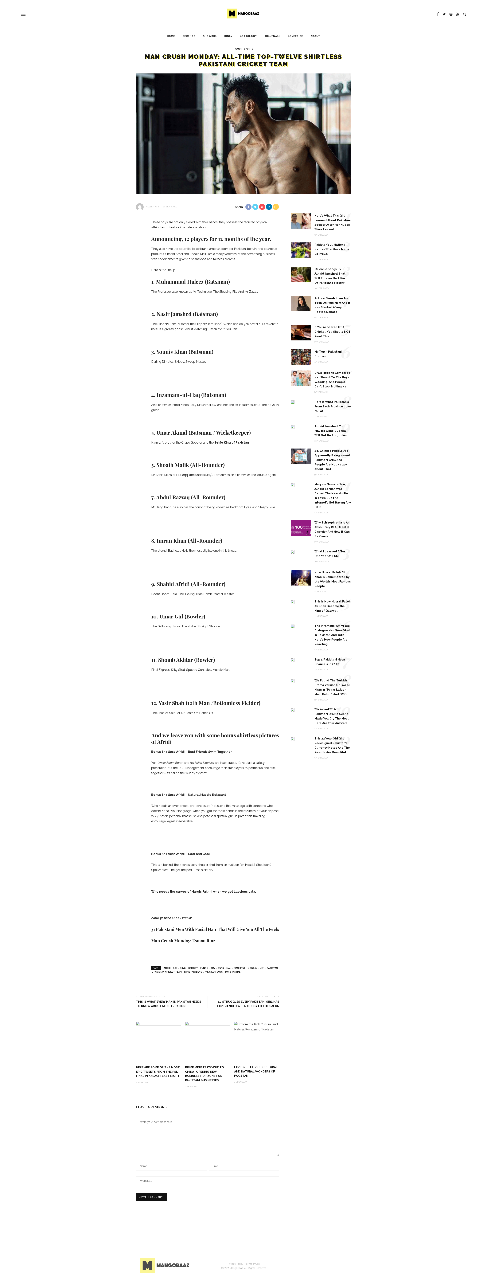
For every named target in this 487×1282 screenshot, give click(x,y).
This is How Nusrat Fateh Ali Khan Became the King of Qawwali (332, 606)
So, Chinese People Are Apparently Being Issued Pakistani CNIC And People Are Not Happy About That (332, 460)
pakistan (272, 968)
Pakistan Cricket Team (168, 972)
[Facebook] (438, 14)
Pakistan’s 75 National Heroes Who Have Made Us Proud (331, 249)
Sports (248, 49)
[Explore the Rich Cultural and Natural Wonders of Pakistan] (256, 1027)
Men (261, 968)
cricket (193, 968)
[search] (464, 14)
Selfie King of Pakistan (231, 442)
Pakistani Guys (214, 972)
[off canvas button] (23, 14)
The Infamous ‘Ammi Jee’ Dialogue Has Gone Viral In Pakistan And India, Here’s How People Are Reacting (332, 635)
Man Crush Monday (245, 968)
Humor (238, 49)
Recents (189, 36)
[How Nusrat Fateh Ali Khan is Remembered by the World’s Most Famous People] (301, 577)
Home (171, 36)
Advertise (295, 36)
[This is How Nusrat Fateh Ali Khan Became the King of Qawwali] (292, 602)
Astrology (248, 36)
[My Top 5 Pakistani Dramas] (301, 357)
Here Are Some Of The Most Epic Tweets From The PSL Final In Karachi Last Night (158, 1072)
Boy (175, 968)
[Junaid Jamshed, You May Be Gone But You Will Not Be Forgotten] (292, 426)
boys (183, 968)
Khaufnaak (272, 36)
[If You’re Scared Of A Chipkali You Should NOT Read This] (301, 332)
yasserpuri (152, 207)
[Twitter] (444, 14)
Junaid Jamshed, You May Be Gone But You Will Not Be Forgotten (330, 431)
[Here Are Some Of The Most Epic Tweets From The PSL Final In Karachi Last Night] (158, 1042)
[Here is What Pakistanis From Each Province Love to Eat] (292, 402)
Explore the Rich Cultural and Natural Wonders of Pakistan (256, 1071)
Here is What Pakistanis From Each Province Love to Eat (332, 406)
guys (221, 968)
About (315, 36)
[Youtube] (457, 14)
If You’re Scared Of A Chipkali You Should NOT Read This (332, 331)
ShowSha (210, 36)
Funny (204, 968)
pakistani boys (193, 972)
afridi (167, 968)
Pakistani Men (233, 972)
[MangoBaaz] (165, 1265)
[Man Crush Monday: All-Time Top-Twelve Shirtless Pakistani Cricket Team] (243, 133)
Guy (212, 968)
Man (228, 968)
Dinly (228, 36)
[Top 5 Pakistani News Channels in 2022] (292, 660)
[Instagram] (451, 14)
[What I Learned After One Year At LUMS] (292, 552)
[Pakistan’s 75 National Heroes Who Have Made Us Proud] (301, 250)
